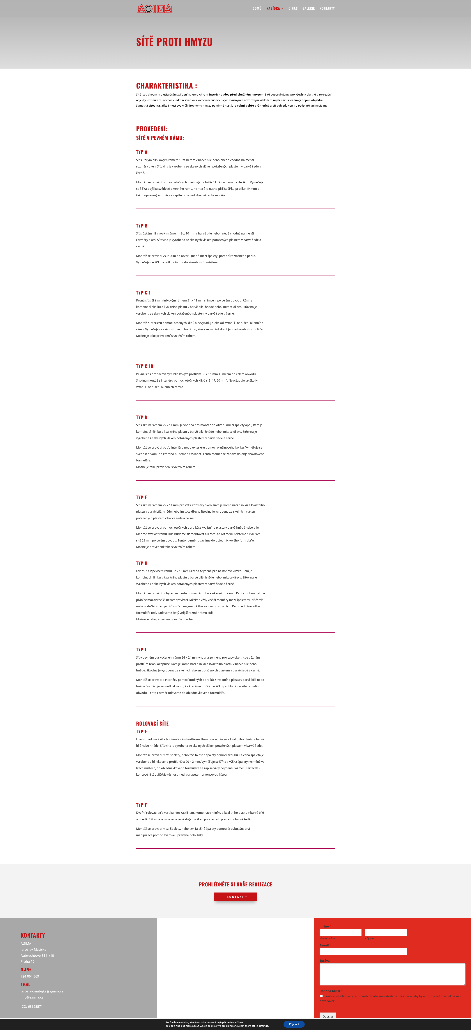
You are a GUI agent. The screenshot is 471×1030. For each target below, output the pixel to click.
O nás (293, 9)
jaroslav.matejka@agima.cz (42, 991)
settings (263, 1026)
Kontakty (327, 9)
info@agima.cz (32, 997)
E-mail (325, 945)
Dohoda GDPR (331, 991)
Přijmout (294, 1024)
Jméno (325, 926)
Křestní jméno (327, 938)
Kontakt (235, 897)
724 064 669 (30, 976)
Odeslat (328, 1017)
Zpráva (325, 961)
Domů (257, 9)
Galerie (308, 9)
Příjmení (369, 938)
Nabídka (273, 9)
